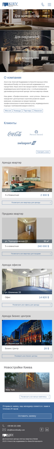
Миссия (8, 111)
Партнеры (27, 111)
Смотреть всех (43, 152)
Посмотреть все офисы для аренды (26, 305)
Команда (17, 111)
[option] (27, 137)
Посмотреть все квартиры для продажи (26, 254)
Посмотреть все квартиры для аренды (26, 203)
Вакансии (38, 111)
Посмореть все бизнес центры (26, 356)
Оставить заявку (27, 416)
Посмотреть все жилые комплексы (34, 397)
